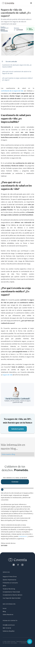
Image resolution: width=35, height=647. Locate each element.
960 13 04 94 (7, 628)
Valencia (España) (8, 631)
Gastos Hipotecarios (9, 580)
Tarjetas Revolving (9, 589)
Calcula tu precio (17, 429)
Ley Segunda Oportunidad (11, 598)
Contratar (15, 482)
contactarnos (23, 536)
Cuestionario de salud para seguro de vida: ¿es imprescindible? (17, 66)
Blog (4, 611)
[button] (31, 3)
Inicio (5, 608)
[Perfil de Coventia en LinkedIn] (13, 565)
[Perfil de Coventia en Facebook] (17, 565)
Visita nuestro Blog (8, 454)
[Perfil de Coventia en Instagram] (21, 565)
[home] (8, 3)
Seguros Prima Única (10, 576)
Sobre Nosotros (8, 614)
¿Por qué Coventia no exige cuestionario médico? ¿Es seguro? (17, 79)
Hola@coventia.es (9, 625)
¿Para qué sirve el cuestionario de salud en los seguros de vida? (16, 72)
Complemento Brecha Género (12, 595)
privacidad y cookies (24, 642)
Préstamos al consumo (10, 583)
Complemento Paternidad (11, 592)
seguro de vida (7, 375)
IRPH (4, 586)
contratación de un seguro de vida (12, 91)
